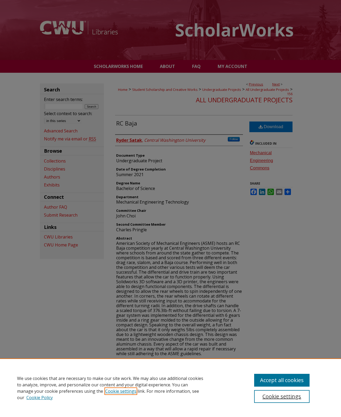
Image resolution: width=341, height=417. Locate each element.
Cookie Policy (39, 397)
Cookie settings (120, 391)
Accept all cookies (282, 380)
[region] (170, 387)
